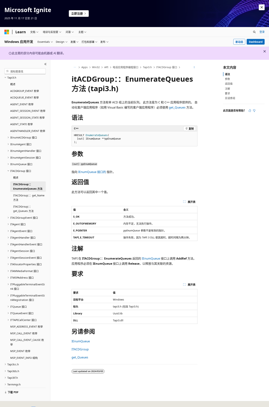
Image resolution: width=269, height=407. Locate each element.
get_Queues (177, 107)
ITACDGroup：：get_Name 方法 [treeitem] (28, 198)
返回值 (229, 83)
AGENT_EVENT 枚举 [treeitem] (21, 104)
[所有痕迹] (75, 67)
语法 (227, 74)
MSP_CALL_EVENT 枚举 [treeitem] (23, 333)
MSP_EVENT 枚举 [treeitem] (20, 351)
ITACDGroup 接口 (166, 67)
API (106, 67)
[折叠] (45, 64)
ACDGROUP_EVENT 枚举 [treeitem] (24, 91)
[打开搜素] (254, 32)
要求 (227, 93)
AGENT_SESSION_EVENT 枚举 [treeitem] (27, 111)
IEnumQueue (151, 258)
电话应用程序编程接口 (125, 67)
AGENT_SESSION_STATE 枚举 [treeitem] (27, 117)
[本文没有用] (254, 110)
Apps (84, 67)
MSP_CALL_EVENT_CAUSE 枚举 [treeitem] (27, 342)
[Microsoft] (6, 32)
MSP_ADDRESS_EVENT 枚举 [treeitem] (26, 326)
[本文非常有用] (250, 110)
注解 (227, 88)
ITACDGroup (80, 349)
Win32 (96, 67)
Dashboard (256, 41)
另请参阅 (230, 98)
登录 (262, 31)
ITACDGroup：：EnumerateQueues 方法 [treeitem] (27, 186)
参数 (227, 79)
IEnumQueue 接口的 (92, 172)
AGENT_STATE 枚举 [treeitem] (21, 124)
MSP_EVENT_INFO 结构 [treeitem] (24, 358)
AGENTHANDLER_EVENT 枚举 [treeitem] (27, 131)
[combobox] (25, 71)
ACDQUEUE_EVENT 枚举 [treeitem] (24, 97)
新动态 (239, 41)
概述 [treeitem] (12, 84)
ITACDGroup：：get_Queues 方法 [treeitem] (23, 209)
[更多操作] (194, 67)
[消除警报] (262, 7)
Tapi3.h (147, 67)
